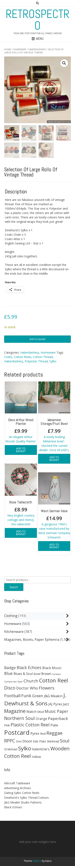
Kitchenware (14, 631)
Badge (10, 667)
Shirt (19, 741)
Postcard (17, 732)
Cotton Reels (22, 357)
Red (43, 733)
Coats (8, 357)
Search (14, 587)
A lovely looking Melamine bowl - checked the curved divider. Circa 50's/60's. (54, 434)
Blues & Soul (23, 673)
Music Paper (56, 711)
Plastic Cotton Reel (30, 725)
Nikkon (37, 861)
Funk (26, 695)
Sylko (52, 361)
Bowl (37, 674)
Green (37, 695)
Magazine (15, 711)
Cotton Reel (53, 680)
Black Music (52, 667)
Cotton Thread (43, 357)
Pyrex (34, 733)
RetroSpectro (37, 19)
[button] (64, 63)
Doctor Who (27, 688)
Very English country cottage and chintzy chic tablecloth (20, 513)
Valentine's (41, 749)
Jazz (66, 704)
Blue (8, 673)
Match (31, 711)
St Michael (10, 749)
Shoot (27, 741)
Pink (7, 725)
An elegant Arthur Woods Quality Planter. (20, 430)
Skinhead (53, 741)
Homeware (19, 49)
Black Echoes (29, 667)
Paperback (58, 718)
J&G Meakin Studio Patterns (23, 802)
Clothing (11, 615)
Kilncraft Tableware (17, 783)
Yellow (36, 757)
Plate (54, 725)
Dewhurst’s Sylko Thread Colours (26, 798)
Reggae (54, 733)
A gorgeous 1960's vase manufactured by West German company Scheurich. (54, 523)
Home (7, 49)
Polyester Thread (36, 361)
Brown (46, 673)
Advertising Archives (17, 788)
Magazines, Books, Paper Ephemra (31, 639)
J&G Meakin (53, 695)
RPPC (9, 741)
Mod (40, 712)
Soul (64, 740)
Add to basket (37, 339)
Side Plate (39, 741)
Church (31, 681)
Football (12, 695)
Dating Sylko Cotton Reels (21, 793)
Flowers (46, 688)
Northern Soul (19, 718)
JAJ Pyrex (55, 704)
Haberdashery (37, 49)
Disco (9, 688)
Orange (41, 719)
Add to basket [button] (21, 450)
